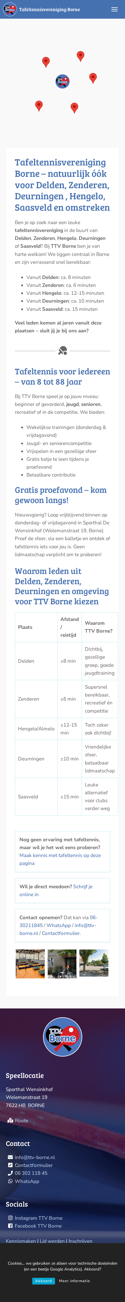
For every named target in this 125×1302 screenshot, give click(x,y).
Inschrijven (80, 1241)
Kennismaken (21, 1241)
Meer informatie (74, 1281)
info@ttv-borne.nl (35, 1157)
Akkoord (43, 1281)
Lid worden (52, 1241)
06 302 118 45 (31, 1173)
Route (21, 1120)
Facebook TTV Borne (38, 1226)
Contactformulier (61, 933)
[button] (62, 81)
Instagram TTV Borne (39, 1218)
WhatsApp (59, 925)
